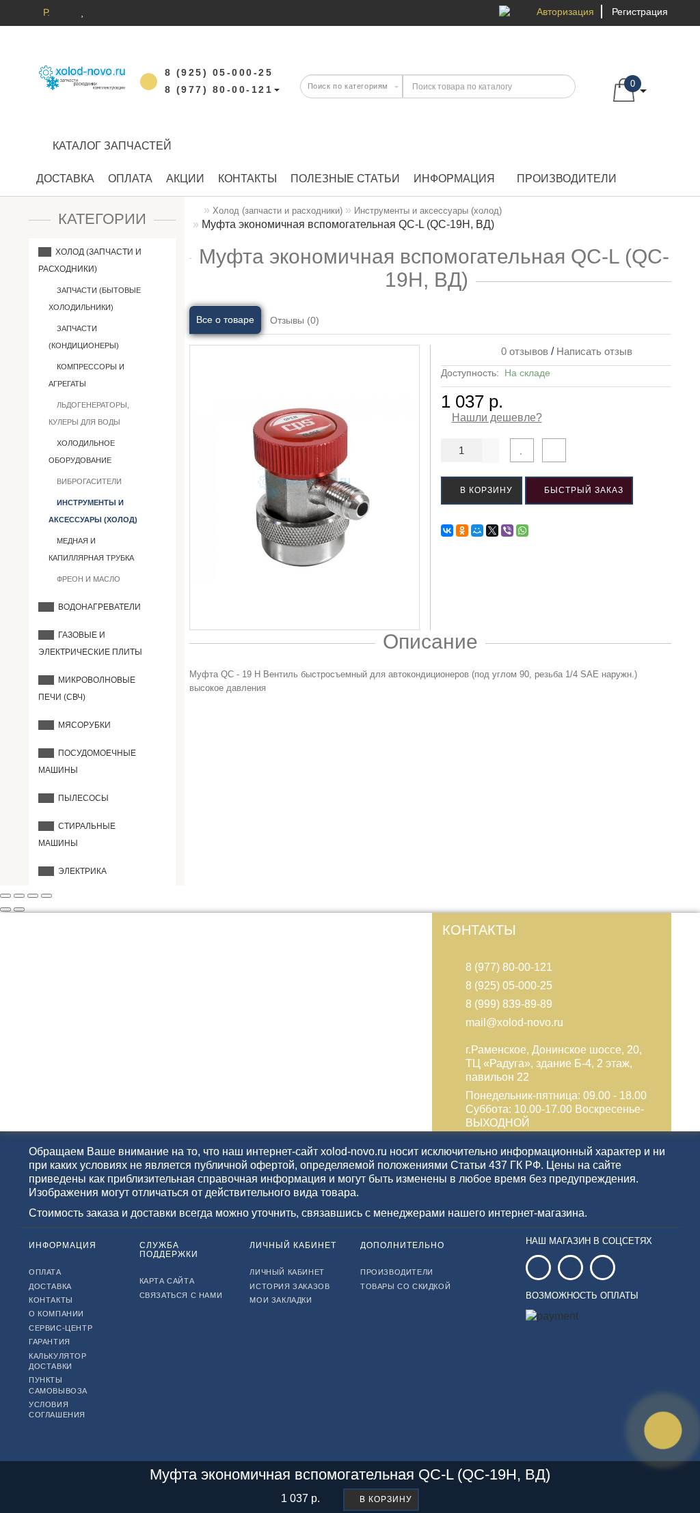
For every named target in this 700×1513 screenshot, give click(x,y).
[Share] (19, 896)
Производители (567, 178)
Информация (454, 178)
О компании (56, 1314)
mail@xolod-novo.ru (514, 1022)
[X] (492, 530)
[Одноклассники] (462, 530)
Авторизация (565, 11)
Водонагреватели (97, 607)
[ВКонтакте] (447, 530)
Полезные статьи (345, 178)
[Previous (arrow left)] (5, 909)
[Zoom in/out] (46, 896)
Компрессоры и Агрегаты (86, 375)
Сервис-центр (60, 1328)
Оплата (130, 178)
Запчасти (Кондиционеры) (84, 337)
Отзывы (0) (294, 320)
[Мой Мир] (477, 530)
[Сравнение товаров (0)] (105, 11)
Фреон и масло (87, 579)
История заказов (289, 1286)
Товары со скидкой (405, 1286)
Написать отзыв (594, 351)
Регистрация (640, 11)
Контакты (247, 178)
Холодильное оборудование (82, 451)
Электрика (80, 871)
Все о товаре (225, 319)
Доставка (65, 178)
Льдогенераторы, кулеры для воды (89, 413)
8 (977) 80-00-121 (509, 967)
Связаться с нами (181, 1295)
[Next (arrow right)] (19, 909)
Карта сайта (167, 1281)
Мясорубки (82, 725)
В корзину (485, 490)
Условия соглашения (57, 1409)
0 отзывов (522, 351)
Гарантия (49, 1342)
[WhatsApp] (522, 530)
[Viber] (507, 530)
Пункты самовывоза (58, 1385)
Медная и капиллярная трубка (91, 549)
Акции (185, 178)
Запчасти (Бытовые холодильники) (95, 298)
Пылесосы (81, 798)
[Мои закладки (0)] (83, 11)
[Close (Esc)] (5, 896)
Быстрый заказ (582, 490)
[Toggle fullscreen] (32, 896)
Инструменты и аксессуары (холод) (93, 511)
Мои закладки (281, 1300)
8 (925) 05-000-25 (509, 985)
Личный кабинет (287, 1272)
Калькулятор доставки (58, 1361)
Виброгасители (88, 481)
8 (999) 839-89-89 (509, 1004)
